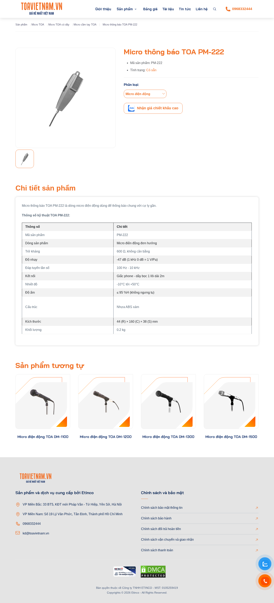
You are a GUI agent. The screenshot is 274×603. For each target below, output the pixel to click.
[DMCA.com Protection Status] (153, 572)
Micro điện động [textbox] (138, 94)
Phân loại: (131, 84)
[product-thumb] (42, 401)
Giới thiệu (103, 9)
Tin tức (185, 9)
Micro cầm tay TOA (85, 24)
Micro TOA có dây (58, 24)
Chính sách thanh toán (157, 550)
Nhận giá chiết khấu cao (157, 108)
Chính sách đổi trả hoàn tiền (161, 529)
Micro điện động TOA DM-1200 (106, 436)
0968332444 (242, 9)
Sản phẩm (125, 9)
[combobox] (145, 94)
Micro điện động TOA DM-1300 (168, 436)
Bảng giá (150, 9)
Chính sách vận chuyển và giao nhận (167, 539)
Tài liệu (168, 9)
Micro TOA (37, 24)
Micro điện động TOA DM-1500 (231, 436)
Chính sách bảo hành (156, 518)
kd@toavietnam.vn (36, 533)
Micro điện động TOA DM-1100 (42, 436)
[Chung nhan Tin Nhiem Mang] (124, 572)
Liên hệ (202, 9)
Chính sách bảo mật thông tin (162, 507)
